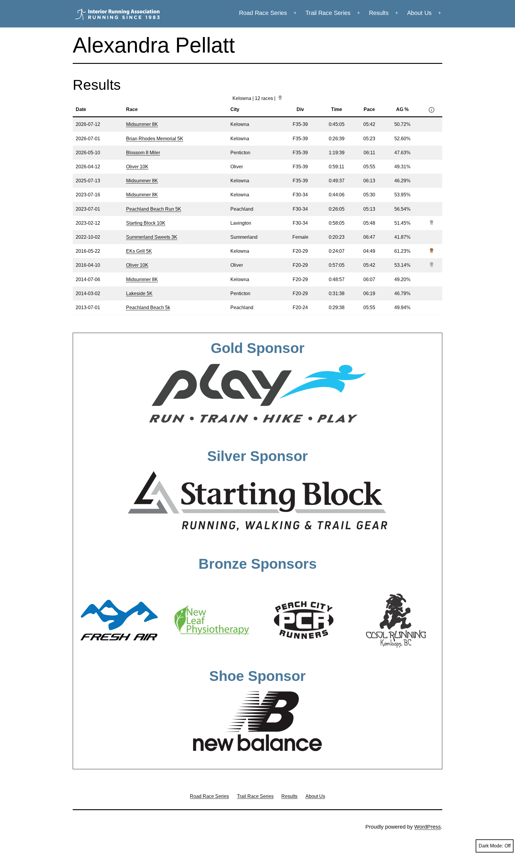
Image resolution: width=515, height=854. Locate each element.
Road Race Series (263, 13)
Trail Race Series (327, 13)
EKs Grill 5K (139, 251)
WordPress (427, 827)
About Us (419, 13)
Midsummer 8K (142, 124)
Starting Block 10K (145, 223)
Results (379, 13)
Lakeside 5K (139, 293)
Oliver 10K (137, 166)
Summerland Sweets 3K (151, 237)
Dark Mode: (491, 845)
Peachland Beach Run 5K (153, 209)
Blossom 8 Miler (143, 152)
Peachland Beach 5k (148, 307)
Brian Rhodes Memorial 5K (154, 138)
